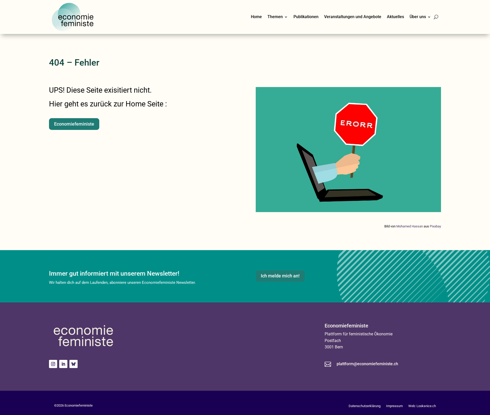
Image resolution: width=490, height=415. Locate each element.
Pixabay (435, 226)
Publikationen (305, 16)
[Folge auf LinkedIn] (63, 364)
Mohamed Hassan (409, 226)
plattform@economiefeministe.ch (367, 363)
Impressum (394, 406)
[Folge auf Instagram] (53, 364)
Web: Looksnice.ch (422, 406)
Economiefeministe (74, 124)
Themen (275, 16)
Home (256, 16)
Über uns (418, 16)
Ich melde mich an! (280, 275)
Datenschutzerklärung (365, 406)
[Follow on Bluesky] (73, 364)
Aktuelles (395, 16)
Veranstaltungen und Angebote (352, 16)
